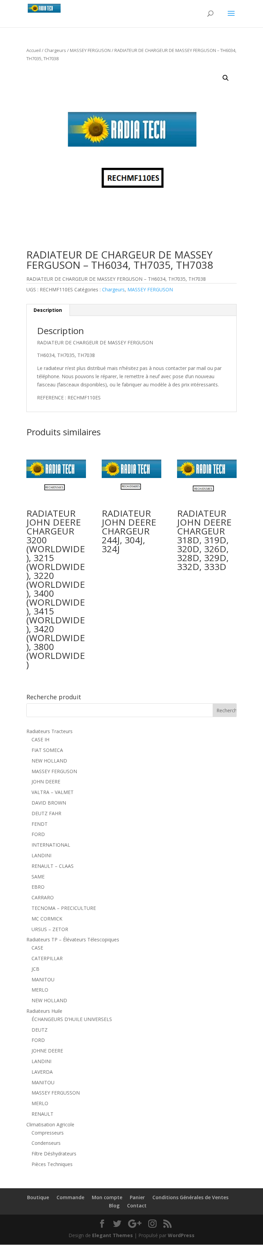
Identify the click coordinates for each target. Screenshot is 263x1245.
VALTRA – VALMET (53, 792)
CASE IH (40, 739)
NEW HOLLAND (49, 760)
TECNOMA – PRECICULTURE (64, 908)
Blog (114, 1205)
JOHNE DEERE (47, 1050)
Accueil (33, 50)
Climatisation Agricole (50, 1124)
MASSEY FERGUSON (90, 50)
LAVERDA (42, 1072)
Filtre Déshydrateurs (54, 1153)
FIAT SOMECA (47, 750)
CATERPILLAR (47, 958)
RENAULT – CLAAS (53, 866)
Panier (137, 1197)
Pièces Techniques (52, 1164)
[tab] (48, 310)
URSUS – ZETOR (50, 929)
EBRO (38, 887)
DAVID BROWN (49, 802)
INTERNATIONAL (51, 845)
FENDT (40, 824)
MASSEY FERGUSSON (56, 1092)
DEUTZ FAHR (46, 813)
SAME (38, 876)
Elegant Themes (112, 1235)
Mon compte (107, 1197)
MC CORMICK (47, 918)
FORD (38, 834)
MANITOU (43, 979)
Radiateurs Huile (44, 1011)
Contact (137, 1205)
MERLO (40, 989)
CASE (37, 947)
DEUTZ (40, 1030)
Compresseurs (48, 1132)
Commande (70, 1197)
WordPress (181, 1235)
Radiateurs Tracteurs (49, 731)
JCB (35, 969)
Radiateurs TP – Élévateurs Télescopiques (72, 939)
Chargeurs (55, 50)
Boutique (38, 1197)
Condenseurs (46, 1143)
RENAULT (42, 1114)
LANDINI (41, 855)
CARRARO (43, 897)
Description (48, 310)
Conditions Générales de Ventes (190, 1197)
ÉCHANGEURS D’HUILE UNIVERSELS (72, 1019)
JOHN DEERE (46, 781)
